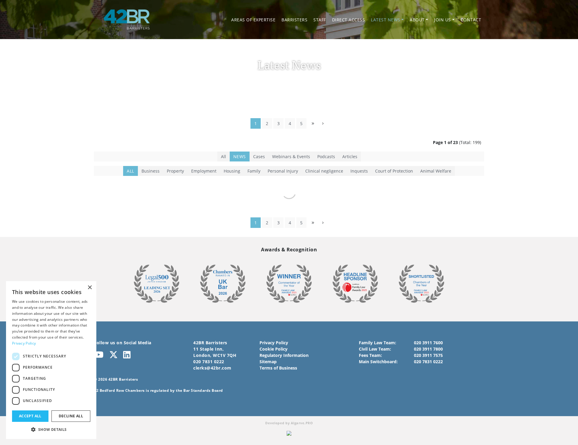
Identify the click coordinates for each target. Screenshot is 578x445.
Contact (471, 20)
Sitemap (268, 361)
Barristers (294, 20)
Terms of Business (278, 368)
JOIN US (442, 20)
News (239, 156)
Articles (349, 156)
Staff (319, 20)
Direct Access (348, 20)
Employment (203, 171)
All (223, 156)
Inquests (359, 171)
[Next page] (323, 123)
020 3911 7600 (428, 342)
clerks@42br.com (212, 368)
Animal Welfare (435, 171)
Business (150, 171)
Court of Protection (394, 171)
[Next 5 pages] (313, 123)
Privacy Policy (273, 342)
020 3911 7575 (428, 355)
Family (253, 171)
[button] (51, 429)
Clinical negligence (324, 171)
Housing (232, 171)
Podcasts (326, 156)
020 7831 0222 (208, 361)
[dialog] (51, 360)
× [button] (89, 287)
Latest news (385, 20)
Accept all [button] (30, 416)
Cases (259, 156)
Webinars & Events (291, 156)
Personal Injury (283, 171)
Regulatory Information (284, 355)
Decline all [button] (71, 416)
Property (175, 171)
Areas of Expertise (253, 20)
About (417, 20)
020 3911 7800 (428, 349)
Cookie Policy (273, 349)
